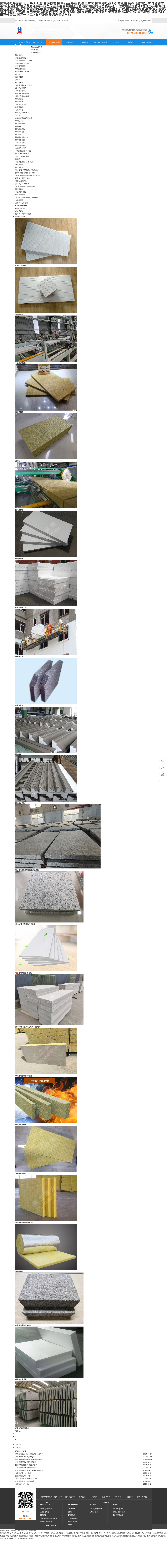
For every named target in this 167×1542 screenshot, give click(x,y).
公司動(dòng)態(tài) (96, 1508)
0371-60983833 (163, 761)
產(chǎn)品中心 (54, 42)
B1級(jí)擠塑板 (36, 52)
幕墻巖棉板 (19, 77)
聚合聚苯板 (19, 189)
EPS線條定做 (20, 129)
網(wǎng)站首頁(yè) (24, 45)
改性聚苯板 (19, 167)
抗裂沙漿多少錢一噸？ (23, 1476)
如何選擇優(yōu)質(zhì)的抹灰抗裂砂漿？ (30, 1470)
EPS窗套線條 (20, 140)
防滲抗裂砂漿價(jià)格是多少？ (26, 1465)
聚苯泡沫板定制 (20, 104)
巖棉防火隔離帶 (20, 88)
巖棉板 (17, 74)
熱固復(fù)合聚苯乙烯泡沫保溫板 (27, 170)
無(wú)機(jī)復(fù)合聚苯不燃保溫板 (27, 175)
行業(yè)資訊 (94, 1512)
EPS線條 (18, 126)
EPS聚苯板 (19, 101)
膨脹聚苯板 (19, 107)
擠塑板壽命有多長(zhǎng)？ (25, 1456)
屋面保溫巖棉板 (20, 90)
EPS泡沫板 (19, 99)
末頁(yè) (18, 1447)
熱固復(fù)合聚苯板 (22, 183)
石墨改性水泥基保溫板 (23, 178)
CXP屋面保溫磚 (20, 66)
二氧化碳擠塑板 (20, 58)
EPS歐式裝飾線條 (21, 137)
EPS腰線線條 (20, 131)
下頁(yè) (18, 1444)
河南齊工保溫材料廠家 (23, 214)
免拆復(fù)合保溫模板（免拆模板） (27, 197)
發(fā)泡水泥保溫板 (22, 153)
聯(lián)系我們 (124, 20)
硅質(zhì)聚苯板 (21, 181)
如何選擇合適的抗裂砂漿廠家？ (26, 1462)
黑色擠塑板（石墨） (22, 63)
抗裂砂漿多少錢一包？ (23, 1473)
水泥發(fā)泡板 (20, 148)
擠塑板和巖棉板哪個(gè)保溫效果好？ (28, 1459)
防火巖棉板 (19, 82)
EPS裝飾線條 (20, 123)
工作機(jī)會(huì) (118, 1515)
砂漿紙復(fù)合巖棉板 (23, 96)
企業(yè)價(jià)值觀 (119, 1512)
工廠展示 (43, 1515)
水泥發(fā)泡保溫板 (22, 156)
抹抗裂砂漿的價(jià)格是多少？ (26, 1478)
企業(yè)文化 (44, 1512)
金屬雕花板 (19, 200)
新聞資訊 (69, 42)
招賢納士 (131, 42)
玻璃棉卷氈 (19, 164)
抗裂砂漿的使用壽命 (22, 1484)
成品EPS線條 (20, 142)
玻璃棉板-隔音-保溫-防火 (24, 162)
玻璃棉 (17, 159)
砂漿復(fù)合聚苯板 (22, 112)
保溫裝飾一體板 (20, 192)
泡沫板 (17, 115)
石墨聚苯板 (19, 110)
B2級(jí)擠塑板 (20, 69)
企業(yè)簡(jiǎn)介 (46, 1508)
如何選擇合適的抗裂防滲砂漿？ (26, 1467)
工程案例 (85, 42)
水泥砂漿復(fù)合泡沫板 (23, 118)
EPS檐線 (18, 134)
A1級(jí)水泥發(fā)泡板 (23, 151)
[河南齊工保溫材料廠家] (39, 31)
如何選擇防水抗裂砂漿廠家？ (25, 1481)
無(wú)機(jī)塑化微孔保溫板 (25, 172)
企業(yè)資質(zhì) (46, 1521)
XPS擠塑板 (134, 20)
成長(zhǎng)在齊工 (119, 1508)
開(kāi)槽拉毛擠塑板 (22, 71)
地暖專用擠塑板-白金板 (23, 60)
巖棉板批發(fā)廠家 (22, 93)
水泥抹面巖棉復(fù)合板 (23, 85)
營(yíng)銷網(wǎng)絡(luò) (48, 1518)
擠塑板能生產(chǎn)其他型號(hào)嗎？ (29, 1454)
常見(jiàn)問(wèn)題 (100, 42)
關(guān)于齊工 (38, 42)
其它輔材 (116, 42)
